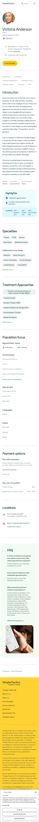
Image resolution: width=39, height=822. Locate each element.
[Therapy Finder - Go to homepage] (18, 684)
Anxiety (21, 237)
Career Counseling (10, 260)
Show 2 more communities (11, 379)
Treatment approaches (9, 80)
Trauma (6, 237)
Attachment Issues (21, 242)
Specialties (18, 77)
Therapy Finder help (9, 690)
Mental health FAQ (8, 713)
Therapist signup (8, 717)
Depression (8, 242)
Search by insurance (9, 469)
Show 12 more (7, 269)
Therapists (5, 671)
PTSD (14, 237)
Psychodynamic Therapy (12, 312)
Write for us (6, 694)
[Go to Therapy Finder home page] (8, 3)
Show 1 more (6, 322)
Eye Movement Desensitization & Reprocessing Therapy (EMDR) (19, 292)
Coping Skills (21, 265)
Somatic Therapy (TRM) (12, 303)
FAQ (29, 84)
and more (16, 51)
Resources (6, 709)
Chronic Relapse (25, 260)
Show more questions (14, 620)
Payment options (7, 84)
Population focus (27, 80)
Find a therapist (7, 702)
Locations (21, 84)
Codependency (9, 265)
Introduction (6, 77)
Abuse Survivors (19, 255)
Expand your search (14, 526)
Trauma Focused (9, 298)
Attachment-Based (10, 317)
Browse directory (8, 705)
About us (5, 698)
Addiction (7, 255)
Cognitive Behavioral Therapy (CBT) (16, 307)
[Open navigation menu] (34, 3)
